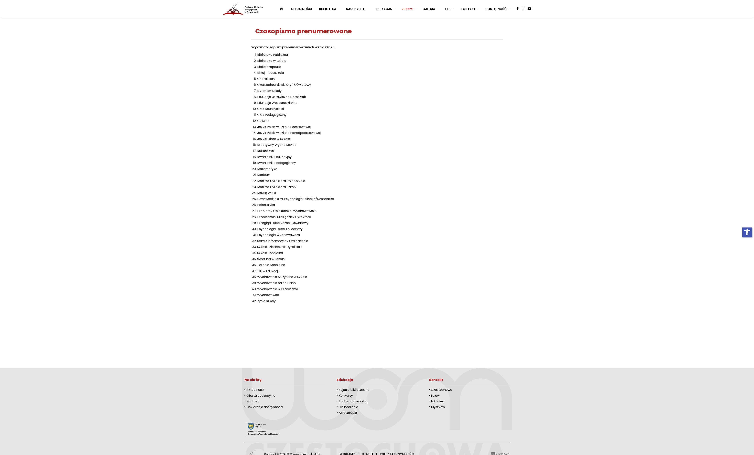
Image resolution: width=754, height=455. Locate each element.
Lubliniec (437, 401)
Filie (448, 9)
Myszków (438, 407)
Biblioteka (328, 9)
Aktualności (301, 9)
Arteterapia (348, 413)
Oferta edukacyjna (260, 395)
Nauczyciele (356, 9)
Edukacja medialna (353, 401)
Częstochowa (441, 390)
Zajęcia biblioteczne (354, 390)
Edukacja (384, 9)
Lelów (435, 395)
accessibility (747, 232)
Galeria (429, 9)
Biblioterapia (348, 407)
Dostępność (496, 9)
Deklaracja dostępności (264, 407)
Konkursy (346, 395)
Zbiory (408, 9)
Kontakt (468, 9)
